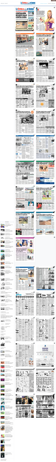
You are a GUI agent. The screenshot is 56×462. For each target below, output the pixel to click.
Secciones (2, 3)
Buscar (6, 3)
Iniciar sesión (53, 3)
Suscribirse (49, 3)
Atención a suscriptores (44, 3)
